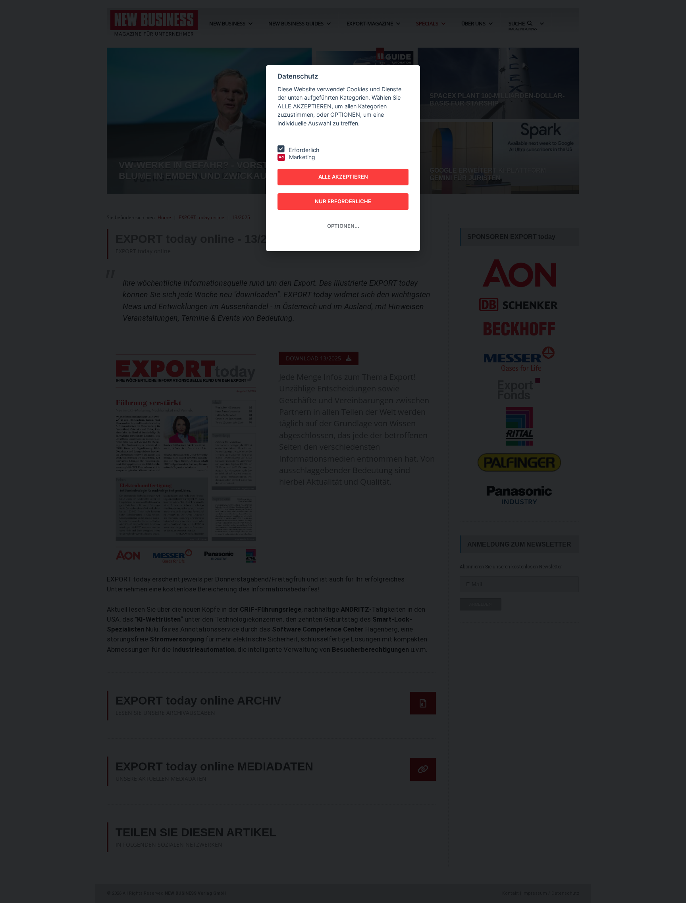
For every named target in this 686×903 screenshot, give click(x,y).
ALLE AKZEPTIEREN (343, 176)
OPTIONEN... (343, 226)
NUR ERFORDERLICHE (343, 201)
